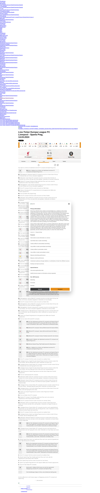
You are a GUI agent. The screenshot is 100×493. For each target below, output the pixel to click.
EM (1, 73)
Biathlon (2, 82)
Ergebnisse (3, 1)
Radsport (2, 115)
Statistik (21, 5)
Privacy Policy (24, 488)
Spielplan (16, 5)
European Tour (3, 109)
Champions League (5, 11)
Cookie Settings (29, 489)
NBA (1, 28)
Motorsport (2, 117)
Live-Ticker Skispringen (5, 85)
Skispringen (3, 84)
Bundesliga (3, 3)
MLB (1, 31)
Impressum (28, 488)
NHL (1, 29)
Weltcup (12, 81)
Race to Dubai (9, 110)
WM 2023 (2, 54)
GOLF (72, 128)
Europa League (3, 13)
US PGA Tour (3, 111)
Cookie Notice (24, 491)
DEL (1, 94)
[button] (19, 145)
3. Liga (1, 8)
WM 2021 (2, 56)
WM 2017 (2, 61)
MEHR (76, 128)
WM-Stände (3, 119)
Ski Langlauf (3, 87)
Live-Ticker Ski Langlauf (6, 88)
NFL (1, 30)
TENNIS (26, 128)
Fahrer (1, 36)
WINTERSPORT (56, 128)
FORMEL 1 (36, 128)
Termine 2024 (3, 38)
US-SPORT (31, 128)
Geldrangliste (9, 112)
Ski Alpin (2, 79)
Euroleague (3, 71)
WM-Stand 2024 (4, 35)
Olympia (2, 101)
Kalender (16, 81)
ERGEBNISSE (34, 126)
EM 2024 (2, 51)
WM (1, 76)
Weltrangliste (3, 25)
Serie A (28, 17)
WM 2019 (2, 58)
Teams (4, 36)
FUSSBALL (21, 128)
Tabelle (12, 5)
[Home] (20, 127)
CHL (1, 104)
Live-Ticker (2, 2)
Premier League (15, 17)
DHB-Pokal (3, 46)
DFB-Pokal (2, 20)
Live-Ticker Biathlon (5, 83)
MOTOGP (62, 128)
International (3, 16)
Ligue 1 (32, 17)
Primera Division (23, 17)
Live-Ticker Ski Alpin (5, 81)
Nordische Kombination (5, 89)
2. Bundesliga (3, 6)
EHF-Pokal (2, 49)
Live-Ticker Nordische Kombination (8, 90)
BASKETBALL (48, 128)
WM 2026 (2, 18)
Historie (15, 43)
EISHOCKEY (68, 128)
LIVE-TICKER (26, 126)
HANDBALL (42, 128)
